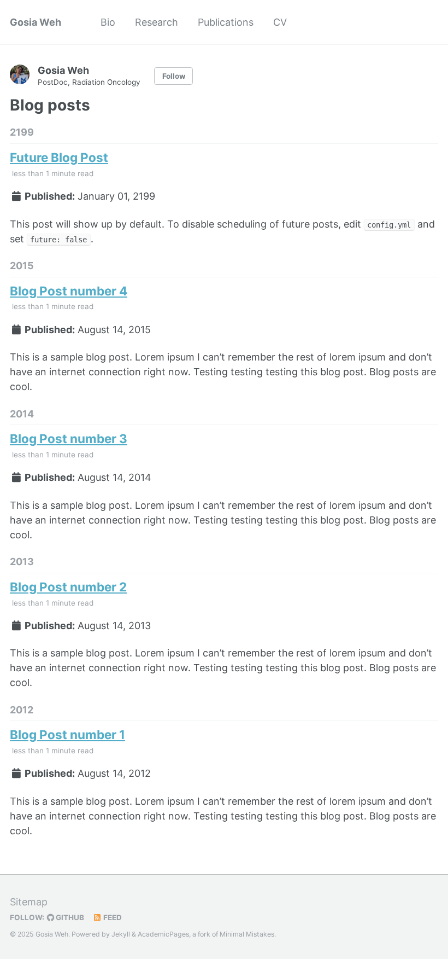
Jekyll (120, 934)
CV (280, 22)
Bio (108, 22)
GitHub (69, 917)
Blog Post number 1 (67, 734)
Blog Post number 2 (68, 586)
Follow (173, 76)
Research (156, 22)
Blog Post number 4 (68, 290)
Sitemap (29, 902)
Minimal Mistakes (247, 934)
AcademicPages (163, 934)
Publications (226, 22)
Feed (112, 917)
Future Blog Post (59, 157)
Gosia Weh (35, 22)
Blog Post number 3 (68, 438)
